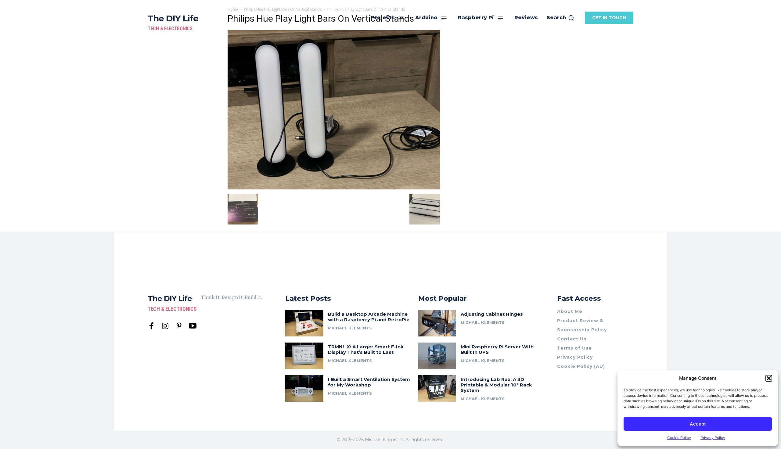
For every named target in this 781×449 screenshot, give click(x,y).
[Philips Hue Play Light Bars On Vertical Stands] (334, 187)
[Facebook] (151, 326)
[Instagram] (165, 326)
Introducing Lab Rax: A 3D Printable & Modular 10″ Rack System (496, 384)
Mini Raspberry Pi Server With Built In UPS (497, 349)
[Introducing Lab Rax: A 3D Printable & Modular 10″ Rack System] (437, 388)
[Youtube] (192, 326)
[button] (769, 378)
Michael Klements (350, 327)
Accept (698, 424)
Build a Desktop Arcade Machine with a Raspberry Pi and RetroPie (368, 316)
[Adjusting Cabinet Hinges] (437, 323)
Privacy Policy (712, 437)
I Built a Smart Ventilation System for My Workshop (369, 382)
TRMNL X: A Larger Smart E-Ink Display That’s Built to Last (366, 349)
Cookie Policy (679, 437)
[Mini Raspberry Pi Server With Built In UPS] (437, 356)
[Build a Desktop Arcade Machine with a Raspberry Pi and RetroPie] (304, 323)
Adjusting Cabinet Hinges (492, 314)
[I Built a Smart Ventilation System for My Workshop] (304, 388)
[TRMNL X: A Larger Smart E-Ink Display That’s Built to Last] (304, 356)
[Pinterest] (179, 326)
